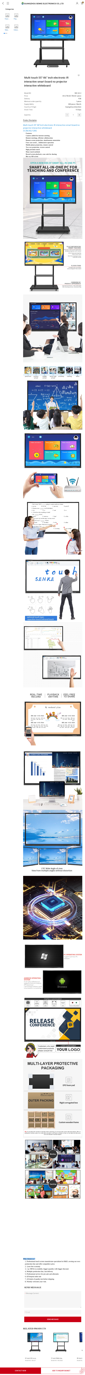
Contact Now (20, 1371)
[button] (4, 33)
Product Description (30, 120)
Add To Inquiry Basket (61, 1371)
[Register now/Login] (77, 3)
